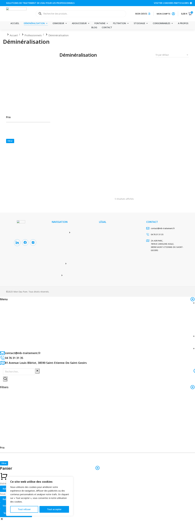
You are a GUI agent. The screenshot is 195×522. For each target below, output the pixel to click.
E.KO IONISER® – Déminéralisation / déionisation (90, 174)
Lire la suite (78, 182)
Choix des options (166, 118)
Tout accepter (54, 509)
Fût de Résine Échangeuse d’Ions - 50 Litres (86, 108)
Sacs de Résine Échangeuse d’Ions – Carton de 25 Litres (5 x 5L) (142, 108)
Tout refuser (24, 509)
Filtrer (10, 141)
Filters (4, 387)
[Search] (5, 378)
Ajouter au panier (78, 118)
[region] (39, 496)
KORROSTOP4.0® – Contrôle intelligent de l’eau (133, 174)
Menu (4, 299)
